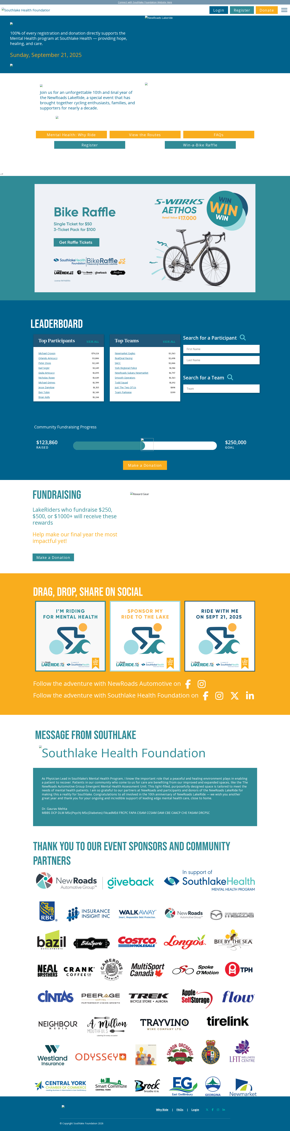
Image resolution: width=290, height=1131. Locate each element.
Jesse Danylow (46, 387)
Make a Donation (145, 465)
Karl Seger (44, 368)
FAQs (219, 134)
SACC (118, 363)
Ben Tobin (44, 392)
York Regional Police (126, 368)
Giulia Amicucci (46, 372)
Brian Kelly (44, 397)
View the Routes (145, 134)
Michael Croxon (46, 353)
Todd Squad (121, 382)
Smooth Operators (125, 377)
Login (218, 10)
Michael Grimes (46, 382)
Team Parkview (123, 392)
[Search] (243, 337)
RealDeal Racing (123, 358)
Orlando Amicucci (47, 358)
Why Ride (162, 1110)
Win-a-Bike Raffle (200, 144)
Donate (267, 10)
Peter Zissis (44, 363)
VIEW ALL (93, 341)
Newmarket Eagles (125, 353)
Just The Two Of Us (125, 387)
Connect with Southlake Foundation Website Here (145, 2)
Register (242, 10)
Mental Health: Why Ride (71, 134)
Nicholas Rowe (46, 377)
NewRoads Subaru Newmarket (131, 372)
